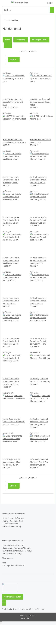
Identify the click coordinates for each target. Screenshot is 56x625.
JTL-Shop (32, 618)
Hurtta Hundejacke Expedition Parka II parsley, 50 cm (38, 301)
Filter (7, 39)
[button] (40, 3)
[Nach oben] (1, 623)
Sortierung (20, 39)
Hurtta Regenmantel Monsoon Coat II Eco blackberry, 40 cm (39, 422)
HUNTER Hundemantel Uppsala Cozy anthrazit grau (13, 102)
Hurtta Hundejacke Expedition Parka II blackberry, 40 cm (38, 180)
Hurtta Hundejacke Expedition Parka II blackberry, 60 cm (11, 260)
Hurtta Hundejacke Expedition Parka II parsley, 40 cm (38, 260)
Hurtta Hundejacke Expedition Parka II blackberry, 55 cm (38, 220)
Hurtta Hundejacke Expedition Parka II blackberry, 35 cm (11, 180)
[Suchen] (52, 10)
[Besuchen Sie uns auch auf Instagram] (4, 604)
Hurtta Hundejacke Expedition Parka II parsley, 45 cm (11, 301)
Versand (41, 609)
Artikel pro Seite (39, 39)
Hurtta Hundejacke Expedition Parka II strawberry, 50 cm (11, 341)
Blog (4, 562)
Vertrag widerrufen (12, 597)
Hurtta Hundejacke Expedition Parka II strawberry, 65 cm (11, 381)
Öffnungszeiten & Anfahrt (13, 565)
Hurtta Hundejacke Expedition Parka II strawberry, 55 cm (38, 341)
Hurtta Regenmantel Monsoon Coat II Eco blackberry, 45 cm (11, 462)
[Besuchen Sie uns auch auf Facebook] (4, 601)
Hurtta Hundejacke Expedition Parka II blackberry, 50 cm (11, 220)
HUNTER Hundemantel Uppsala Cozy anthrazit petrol (40, 102)
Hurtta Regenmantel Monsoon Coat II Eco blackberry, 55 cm (39, 462)
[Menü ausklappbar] (5, 3)
